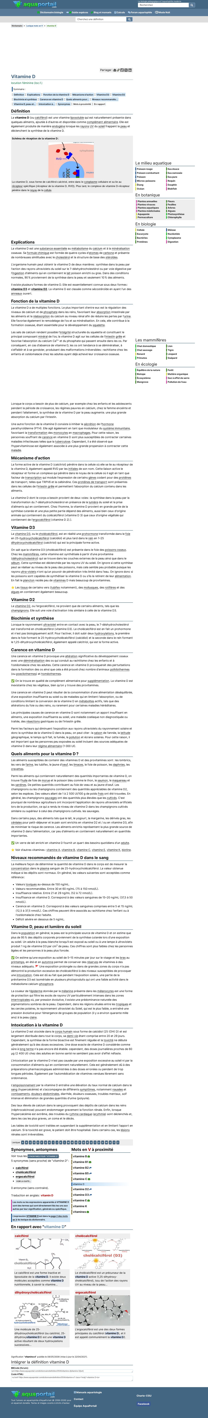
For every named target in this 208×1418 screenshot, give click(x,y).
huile (24, 780)
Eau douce (173, 169)
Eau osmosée (175, 172)
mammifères (31, 554)
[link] (34, 4)
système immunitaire (116, 428)
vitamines (59, 580)
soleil (101, 126)
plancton (29, 580)
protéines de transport (92, 482)
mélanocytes (105, 991)
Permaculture (145, 217)
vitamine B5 (81, 1173)
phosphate (50, 312)
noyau (33, 190)
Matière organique (178, 374)
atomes (94, 252)
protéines (125, 477)
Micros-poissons (146, 180)
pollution (74, 737)
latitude (125, 732)
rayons (84, 126)
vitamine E (98, 849)
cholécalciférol (48, 533)
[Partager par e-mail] (114, 70)
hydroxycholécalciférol (34, 538)
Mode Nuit (164, 12)
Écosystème (144, 378)
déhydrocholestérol (24, 558)
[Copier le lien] (118, 70)
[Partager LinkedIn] (130, 70)
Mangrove (142, 381)
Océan (140, 188)
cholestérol (63, 257)
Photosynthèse (176, 214)
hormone (108, 424)
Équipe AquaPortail (85, 1405)
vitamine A (53, 849)
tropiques (122, 1004)
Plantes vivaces (146, 204)
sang (14, 1089)
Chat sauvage (144, 350)
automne (47, 962)
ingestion (18, 273)
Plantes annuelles (147, 201)
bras (123, 957)
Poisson (141, 176)
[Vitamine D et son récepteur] (72, 160)
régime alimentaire (50, 746)
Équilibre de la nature (148, 370)
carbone (108, 252)
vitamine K (113, 849)
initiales (73, 468)
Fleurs (171, 201)
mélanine (67, 991)
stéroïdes (111, 257)
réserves (92, 962)
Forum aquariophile (141, 12)
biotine (126, 849)
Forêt (170, 370)
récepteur (17, 186)
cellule (47, 190)
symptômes (87, 1089)
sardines (20, 784)
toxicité (108, 1040)
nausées (117, 1089)
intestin (110, 336)
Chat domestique (146, 346)
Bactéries (142, 237)
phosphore (46, 984)
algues (15, 591)
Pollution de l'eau (177, 381)
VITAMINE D (32, 1216)
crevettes (17, 769)
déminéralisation (34, 660)
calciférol (41, 117)
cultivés (112, 797)
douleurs (36, 1093)
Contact (78, 1399)
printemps (17, 962)
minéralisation (121, 248)
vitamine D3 (19, 289)
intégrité (65, 332)
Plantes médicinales (149, 211)
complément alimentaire (102, 122)
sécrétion (90, 424)
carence (47, 437)
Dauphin (172, 184)
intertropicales (20, 999)
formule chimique (38, 252)
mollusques (91, 587)
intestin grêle (46, 486)
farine (29, 764)
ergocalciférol (41, 519)
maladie (16, 450)
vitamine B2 (81, 1167)
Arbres (171, 208)
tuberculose (62, 441)
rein (90, 538)
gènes (92, 477)
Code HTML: (17, 1374)
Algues (171, 211)
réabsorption (41, 316)
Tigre (171, 350)
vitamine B (68, 849)
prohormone (90, 533)
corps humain (63, 1031)
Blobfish (172, 188)
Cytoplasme (174, 237)
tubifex (55, 587)
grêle (119, 336)
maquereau (119, 780)
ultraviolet (49, 624)
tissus (24, 587)
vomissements (20, 1093)
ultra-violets (28, 571)
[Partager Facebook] (122, 70)
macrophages (81, 432)
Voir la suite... (23, 1181)
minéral (43, 336)
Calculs (121, 12)
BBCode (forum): (20, 1368)
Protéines (142, 241)
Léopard (172, 354)
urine (127, 316)
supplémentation (98, 680)
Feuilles (172, 204)
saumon (103, 780)
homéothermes (51, 673)
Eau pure (172, 176)
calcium (97, 248)
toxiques (31, 884)
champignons (20, 610)
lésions (125, 1130)
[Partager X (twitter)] (126, 70)
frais (101, 793)
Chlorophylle (175, 217)
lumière (93, 502)
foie (127, 533)
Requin (171, 180)
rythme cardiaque (80, 1114)
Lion (170, 346)
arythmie (99, 1114)
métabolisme (80, 248)
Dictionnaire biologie (51, 12)
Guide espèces (80, 12)
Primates (142, 357)
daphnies (119, 764)
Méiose (172, 229)
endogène (58, 126)
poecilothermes (26, 673)
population (28, 933)
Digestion (173, 241)
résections (33, 721)
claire (33, 1017)
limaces (78, 764)
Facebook (143, 1403)
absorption (104, 312)
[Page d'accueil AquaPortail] (34, 7)
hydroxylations (104, 633)
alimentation (123, 576)
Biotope (141, 374)
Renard (141, 354)
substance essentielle (53, 248)
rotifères (110, 587)
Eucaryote (142, 233)
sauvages (51, 797)
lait (69, 273)
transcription (33, 477)
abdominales (51, 1093)
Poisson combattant (148, 172)
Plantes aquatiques (148, 208)
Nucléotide (174, 233)
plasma (44, 868)
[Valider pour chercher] (192, 5)
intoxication (24, 975)
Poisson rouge (145, 169)
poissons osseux (115, 549)
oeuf (65, 764)
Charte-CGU (144, 1395)
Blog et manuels (102, 12)
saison (98, 732)
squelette (99, 325)
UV (92, 126)
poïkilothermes (119, 669)
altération (71, 656)
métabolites (86, 701)
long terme (27, 1049)
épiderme (36, 991)
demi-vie (72, 1036)
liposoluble (77, 117)
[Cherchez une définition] (129, 19)
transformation (37, 432)
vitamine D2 (39, 289)
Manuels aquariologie (89, 1392)
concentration (20, 868)
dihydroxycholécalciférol (27, 542)
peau (123, 126)
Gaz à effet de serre (178, 378)
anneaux (16, 293)
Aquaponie (144, 214)
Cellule (141, 229)
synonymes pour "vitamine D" (43, 1156)
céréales (16, 822)
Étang (140, 184)
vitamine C (83, 849)
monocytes (60, 432)
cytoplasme (90, 181)
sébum (15, 562)
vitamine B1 (80, 1162)
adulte (125, 842)
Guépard (172, 357)
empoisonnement (24, 1085)
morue (46, 780)
